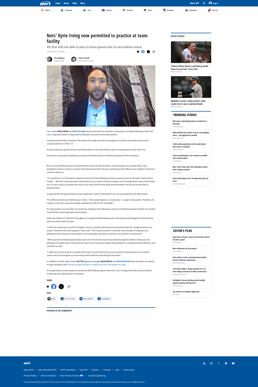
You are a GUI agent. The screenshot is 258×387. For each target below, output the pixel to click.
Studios (95, 369)
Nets (49, 131)
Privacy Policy (30, 375)
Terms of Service (48, 375)
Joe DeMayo (177, 161)
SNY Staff (176, 294)
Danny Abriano (178, 127)
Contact (107, 369)
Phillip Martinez (176, 72)
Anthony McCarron (180, 274)
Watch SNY (194, 3)
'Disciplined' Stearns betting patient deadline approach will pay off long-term (189, 281)
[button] (213, 3)
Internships (129, 369)
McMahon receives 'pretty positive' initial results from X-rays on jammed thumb (188, 102)
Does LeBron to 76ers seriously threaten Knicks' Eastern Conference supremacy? (190, 258)
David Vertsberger (179, 184)
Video (74, 3)
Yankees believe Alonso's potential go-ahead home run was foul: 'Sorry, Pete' (189, 68)
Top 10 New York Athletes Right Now (186, 291)
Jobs (117, 369)
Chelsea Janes (177, 286)
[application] (101, 96)
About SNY (29, 369)
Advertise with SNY (47, 369)
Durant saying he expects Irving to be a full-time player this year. (97, 264)
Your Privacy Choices (69, 375)
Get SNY (84, 369)
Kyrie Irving (79, 131)
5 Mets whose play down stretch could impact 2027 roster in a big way (189, 145)
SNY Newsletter (68, 369)
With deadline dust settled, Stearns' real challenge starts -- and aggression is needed (191, 133)
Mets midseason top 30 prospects (185, 248)
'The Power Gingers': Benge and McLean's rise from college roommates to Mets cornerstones (189, 270)
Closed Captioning (96, 375)
